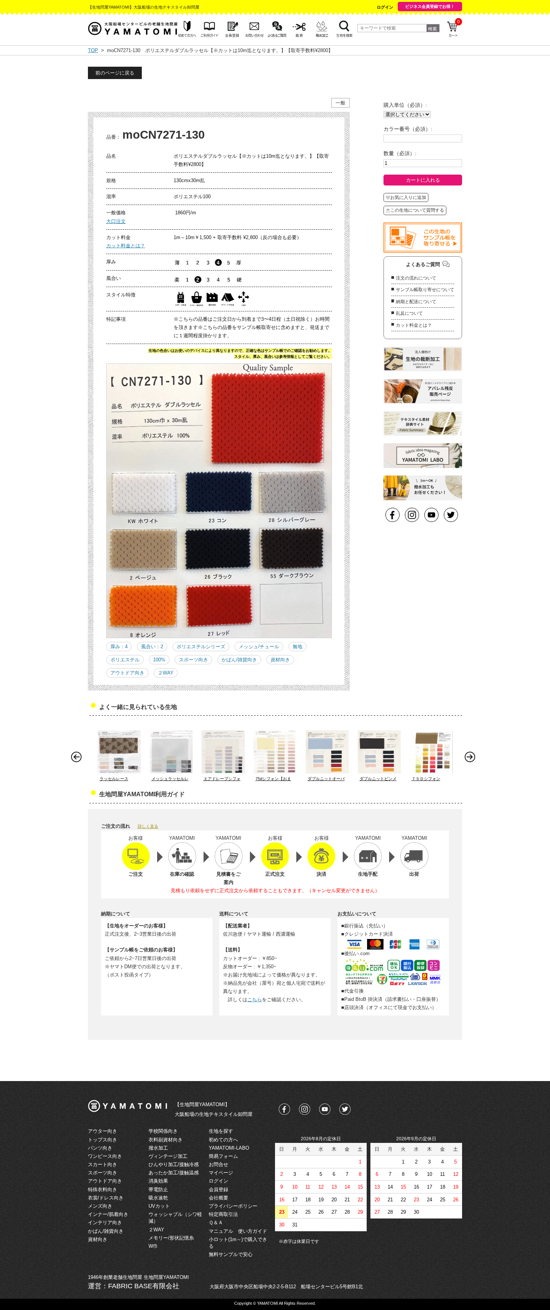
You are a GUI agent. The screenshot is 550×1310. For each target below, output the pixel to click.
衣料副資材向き (166, 1140)
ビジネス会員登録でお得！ (430, 6)
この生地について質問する (417, 210)
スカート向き (102, 1164)
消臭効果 (158, 1181)
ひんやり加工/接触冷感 (174, 1164)
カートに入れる (423, 180)
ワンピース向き (105, 1156)
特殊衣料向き (102, 1189)
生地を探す (221, 1131)
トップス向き (102, 1140)
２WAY (166, 673)
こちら (254, 999)
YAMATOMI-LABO (229, 1148)
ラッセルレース (114, 778)
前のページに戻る (114, 73)
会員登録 (218, 1189)
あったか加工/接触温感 (174, 1172)
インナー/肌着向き (108, 1214)
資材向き (280, 659)
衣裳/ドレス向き (105, 1198)
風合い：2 (152, 646)
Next (472, 759)
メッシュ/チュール (259, 646)
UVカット (159, 1206)
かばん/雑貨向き (239, 659)
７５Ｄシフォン (426, 778)
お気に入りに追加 (408, 197)
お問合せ (218, 1164)
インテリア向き (105, 1222)
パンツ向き (100, 1148)
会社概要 (218, 1198)
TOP (93, 50)
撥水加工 (158, 1148)
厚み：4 (119, 646)
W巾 (153, 1246)
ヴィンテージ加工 (168, 1156)
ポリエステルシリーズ (201, 646)
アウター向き (102, 1131)
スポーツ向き (193, 659)
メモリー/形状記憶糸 (171, 1238)
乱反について (409, 313)
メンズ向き (100, 1206)
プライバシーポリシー (233, 1206)
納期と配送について (416, 301)
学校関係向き (163, 1131)
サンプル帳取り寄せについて (425, 289)
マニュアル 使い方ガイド (238, 1231)
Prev (78, 759)
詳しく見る (148, 826)
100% (159, 659)
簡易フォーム (223, 1156)
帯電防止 (158, 1189)
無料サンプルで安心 (231, 1254)
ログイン (385, 7)
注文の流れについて (416, 278)
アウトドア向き (127, 673)
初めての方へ (223, 1140)
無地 (297, 646)
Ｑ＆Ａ (216, 1222)
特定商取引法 (223, 1214)
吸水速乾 (158, 1198)
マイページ (221, 1172)
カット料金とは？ (125, 245)
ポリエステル (125, 659)
